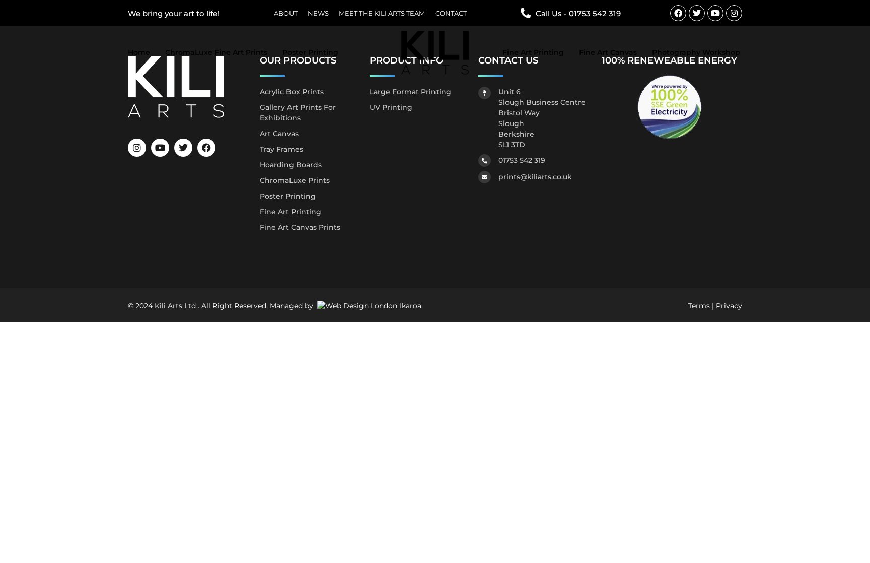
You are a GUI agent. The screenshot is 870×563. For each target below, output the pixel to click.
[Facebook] (678, 13)
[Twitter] (697, 13)
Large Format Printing (410, 91)
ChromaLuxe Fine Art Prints (216, 52)
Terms (699, 305)
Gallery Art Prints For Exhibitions (298, 112)
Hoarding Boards (291, 164)
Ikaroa (410, 305)
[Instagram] (734, 13)
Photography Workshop (696, 52)
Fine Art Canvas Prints (300, 227)
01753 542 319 (521, 160)
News (318, 13)
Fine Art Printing (533, 52)
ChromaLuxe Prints (295, 180)
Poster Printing (310, 52)
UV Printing (391, 107)
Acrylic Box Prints (292, 91)
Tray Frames (281, 149)
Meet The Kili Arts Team (382, 13)
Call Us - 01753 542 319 (578, 13)
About (286, 13)
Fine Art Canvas (608, 52)
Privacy (729, 305)
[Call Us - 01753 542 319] (526, 13)
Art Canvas (279, 133)
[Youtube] (715, 13)
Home (139, 52)
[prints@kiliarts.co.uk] (484, 177)
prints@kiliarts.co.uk (535, 176)
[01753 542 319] (484, 160)
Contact (451, 13)
